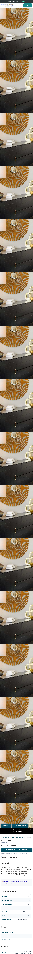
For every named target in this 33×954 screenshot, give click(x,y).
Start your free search (16, 884)
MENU (28, 5)
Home (2, 837)
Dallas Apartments (20, 837)
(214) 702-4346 (21, 1)
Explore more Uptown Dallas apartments (14, 881)
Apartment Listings (9, 837)
